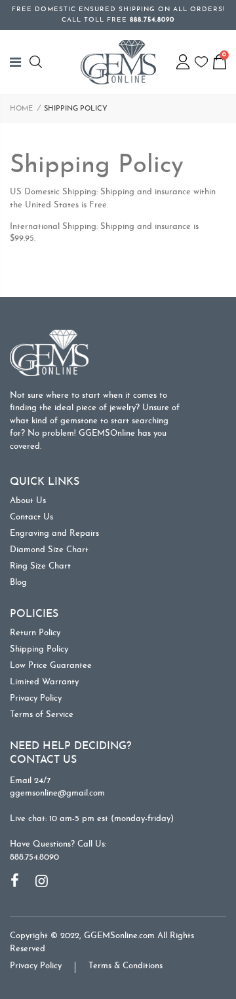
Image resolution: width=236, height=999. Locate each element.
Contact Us (31, 517)
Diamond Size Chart (49, 550)
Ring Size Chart (40, 566)
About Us (28, 501)
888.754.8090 (34, 857)
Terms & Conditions (125, 966)
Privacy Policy (36, 698)
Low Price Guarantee (51, 665)
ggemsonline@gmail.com (57, 793)
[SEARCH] (38, 62)
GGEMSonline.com (119, 936)
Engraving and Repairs (54, 533)
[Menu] (20, 62)
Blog (18, 582)
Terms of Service (41, 714)
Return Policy (35, 633)
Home (21, 109)
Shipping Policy (39, 649)
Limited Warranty (44, 682)
